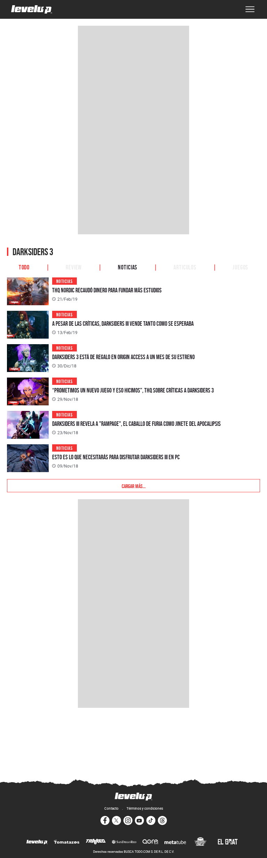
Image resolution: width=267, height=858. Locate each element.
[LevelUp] (37, 842)
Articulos (184, 266)
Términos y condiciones (145, 808)
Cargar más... (134, 486)
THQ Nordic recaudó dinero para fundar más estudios (107, 290)
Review (74, 266)
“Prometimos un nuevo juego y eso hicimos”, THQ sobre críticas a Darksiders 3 (133, 390)
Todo (24, 266)
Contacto (111, 808)
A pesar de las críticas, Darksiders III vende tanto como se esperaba (123, 323)
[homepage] (31, 9)
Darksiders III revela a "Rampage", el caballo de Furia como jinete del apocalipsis (136, 423)
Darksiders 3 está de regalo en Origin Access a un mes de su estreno (123, 356)
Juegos (240, 266)
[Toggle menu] (250, 9)
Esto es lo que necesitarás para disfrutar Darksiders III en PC (116, 457)
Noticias (127, 266)
